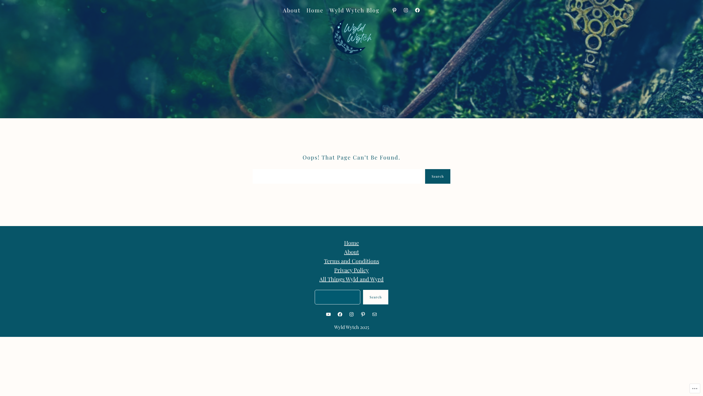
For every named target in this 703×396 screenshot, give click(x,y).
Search (438, 176)
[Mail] (374, 314)
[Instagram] (406, 10)
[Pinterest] (394, 10)
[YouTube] (328, 314)
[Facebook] (417, 10)
